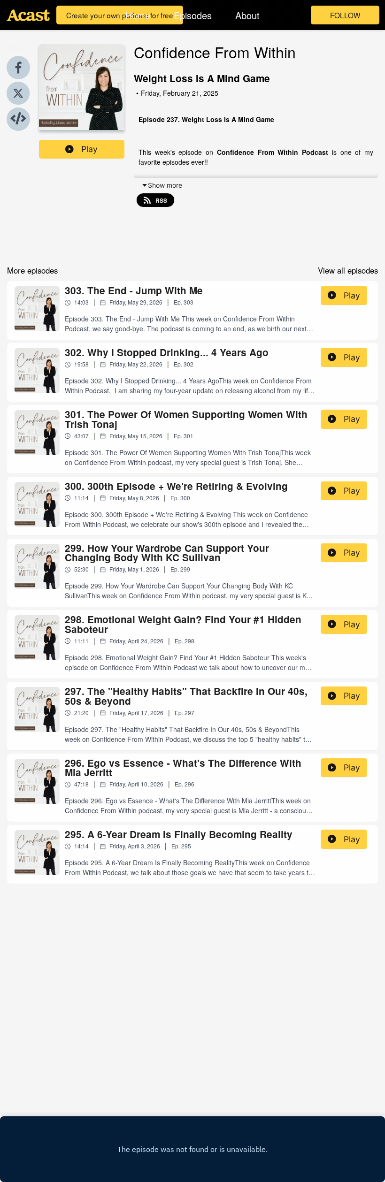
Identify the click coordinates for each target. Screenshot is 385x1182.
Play (89, 149)
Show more (165, 185)
